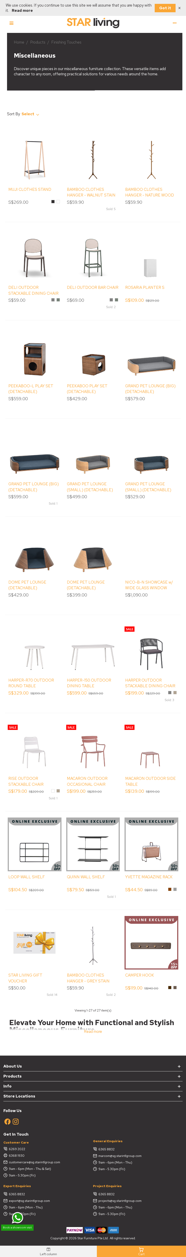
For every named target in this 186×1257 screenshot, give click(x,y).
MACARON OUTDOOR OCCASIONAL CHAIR (87, 781)
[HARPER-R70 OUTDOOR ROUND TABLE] (34, 647)
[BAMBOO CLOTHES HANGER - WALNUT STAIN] (93, 157)
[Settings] (174, 22)
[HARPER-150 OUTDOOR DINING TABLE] (93, 647)
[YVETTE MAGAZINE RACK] (151, 844)
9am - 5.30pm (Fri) (22, 1175)
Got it (165, 7)
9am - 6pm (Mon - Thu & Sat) (30, 1169)
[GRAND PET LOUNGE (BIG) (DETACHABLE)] (151, 353)
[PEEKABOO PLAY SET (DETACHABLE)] (93, 353)
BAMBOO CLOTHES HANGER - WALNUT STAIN (91, 192)
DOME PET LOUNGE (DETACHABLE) (27, 585)
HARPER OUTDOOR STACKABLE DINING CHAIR (150, 683)
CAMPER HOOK (139, 975)
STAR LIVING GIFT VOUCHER (25, 978)
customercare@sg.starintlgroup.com (34, 1162)
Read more (22, 10)
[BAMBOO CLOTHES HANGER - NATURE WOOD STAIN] (151, 157)
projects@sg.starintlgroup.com (120, 1201)
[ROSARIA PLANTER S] (151, 255)
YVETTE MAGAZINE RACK (149, 876)
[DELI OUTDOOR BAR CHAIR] (93, 255)
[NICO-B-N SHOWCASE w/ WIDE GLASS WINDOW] (151, 549)
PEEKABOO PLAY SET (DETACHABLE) (87, 388)
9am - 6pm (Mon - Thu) (115, 1162)
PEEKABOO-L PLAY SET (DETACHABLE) (30, 388)
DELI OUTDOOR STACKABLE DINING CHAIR (33, 290)
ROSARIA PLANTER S (144, 287)
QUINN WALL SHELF (86, 876)
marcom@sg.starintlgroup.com (120, 1156)
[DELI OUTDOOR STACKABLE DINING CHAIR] (34, 255)
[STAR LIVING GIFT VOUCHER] (34, 942)
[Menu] (11, 22)
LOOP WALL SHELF (26, 876)
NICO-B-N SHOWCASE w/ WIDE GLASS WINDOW (149, 585)
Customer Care (16, 1142)
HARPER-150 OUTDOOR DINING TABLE (89, 683)
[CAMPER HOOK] (151, 942)
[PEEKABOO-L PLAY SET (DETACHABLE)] (34, 353)
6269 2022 (17, 1149)
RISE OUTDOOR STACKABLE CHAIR (26, 781)
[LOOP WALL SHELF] (34, 844)
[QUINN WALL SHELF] (93, 844)
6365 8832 (106, 1149)
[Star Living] (93, 22)
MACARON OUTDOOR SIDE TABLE (150, 781)
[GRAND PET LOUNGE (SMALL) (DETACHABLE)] (93, 451)
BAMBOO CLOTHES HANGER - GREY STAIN (88, 978)
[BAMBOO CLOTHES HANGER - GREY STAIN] (93, 942)
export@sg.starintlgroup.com (29, 1201)
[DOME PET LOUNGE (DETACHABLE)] (34, 549)
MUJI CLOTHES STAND (29, 189)
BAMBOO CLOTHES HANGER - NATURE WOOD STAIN (149, 195)
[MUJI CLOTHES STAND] (34, 157)
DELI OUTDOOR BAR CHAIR (92, 287)
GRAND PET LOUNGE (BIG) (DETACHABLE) (150, 388)
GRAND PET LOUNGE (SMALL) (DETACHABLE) (90, 486)
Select (28, 113)
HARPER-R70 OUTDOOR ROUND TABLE (31, 683)
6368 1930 (16, 1156)
